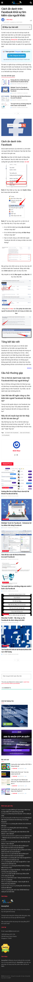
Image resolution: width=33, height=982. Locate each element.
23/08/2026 (21, 785)
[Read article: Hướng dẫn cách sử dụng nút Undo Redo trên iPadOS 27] (5, 791)
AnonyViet (14, 39)
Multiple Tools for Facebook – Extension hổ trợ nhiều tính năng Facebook (20, 89)
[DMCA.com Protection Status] (5, 948)
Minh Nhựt (9, 19)
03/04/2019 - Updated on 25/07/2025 (19, 100)
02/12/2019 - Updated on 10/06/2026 (19, 93)
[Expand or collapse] (29, 27)
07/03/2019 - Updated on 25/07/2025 (10, 622)
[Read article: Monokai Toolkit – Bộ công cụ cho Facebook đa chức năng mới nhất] (16, 605)
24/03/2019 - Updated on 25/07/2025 (19, 107)
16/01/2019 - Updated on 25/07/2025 (12, 22)
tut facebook (5, 435)
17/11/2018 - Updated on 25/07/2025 (10, 654)
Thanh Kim (14, 768)
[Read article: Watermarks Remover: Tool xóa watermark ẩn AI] (5, 774)
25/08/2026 (21, 768)
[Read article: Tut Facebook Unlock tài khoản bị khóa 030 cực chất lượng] (16, 637)
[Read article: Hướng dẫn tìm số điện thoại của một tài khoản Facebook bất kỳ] (5, 82)
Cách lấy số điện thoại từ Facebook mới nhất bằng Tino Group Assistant (16, 819)
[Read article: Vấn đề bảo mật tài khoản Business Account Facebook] (5, 98)
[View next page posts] (18, 113)
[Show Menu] (2, 2)
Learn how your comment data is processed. (15, 682)
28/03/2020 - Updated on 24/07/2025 (19, 83)
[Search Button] (31, 2)
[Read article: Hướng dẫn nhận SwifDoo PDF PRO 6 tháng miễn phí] (5, 766)
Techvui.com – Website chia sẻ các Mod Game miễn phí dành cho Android (16, 837)
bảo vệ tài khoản (25, 432)
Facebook (5, 487)
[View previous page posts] (15, 113)
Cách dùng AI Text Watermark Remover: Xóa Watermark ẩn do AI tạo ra (20, 781)
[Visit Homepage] (16, 2)
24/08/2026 (21, 776)
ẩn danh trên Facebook (11, 432)
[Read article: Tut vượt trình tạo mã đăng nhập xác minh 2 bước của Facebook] (5, 106)
